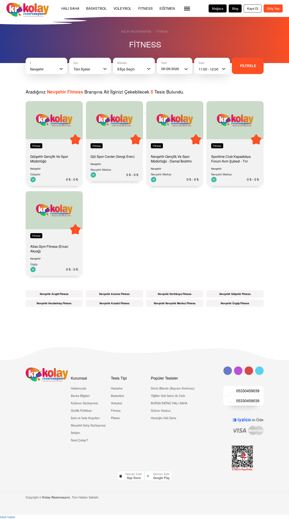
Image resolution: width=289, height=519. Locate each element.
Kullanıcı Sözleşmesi (84, 403)
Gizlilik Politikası (81, 410)
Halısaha (116, 388)
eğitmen (167, 8)
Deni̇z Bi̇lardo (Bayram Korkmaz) (173, 388)
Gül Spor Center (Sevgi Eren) (113, 156)
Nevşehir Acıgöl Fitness (54, 294)
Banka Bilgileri (80, 396)
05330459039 (247, 390)
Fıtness (145, 8)
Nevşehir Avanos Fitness (114, 294)
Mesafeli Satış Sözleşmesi (88, 425)
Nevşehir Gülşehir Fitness (235, 294)
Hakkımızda (78, 388)
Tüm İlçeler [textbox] (82, 69)
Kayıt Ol (252, 8)
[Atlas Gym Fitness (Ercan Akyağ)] (54, 210)
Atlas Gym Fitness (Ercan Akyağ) (49, 248)
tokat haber (7, 517)
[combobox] (46, 69)
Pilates (115, 418)
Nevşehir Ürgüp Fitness (235, 303)
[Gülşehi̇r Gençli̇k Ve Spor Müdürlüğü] (54, 120)
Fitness (162, 31)
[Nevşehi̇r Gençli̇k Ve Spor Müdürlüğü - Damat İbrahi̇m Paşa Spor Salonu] (174, 120)
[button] (130, 476)
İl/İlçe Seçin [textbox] (126, 69)
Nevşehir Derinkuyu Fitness (174, 294)
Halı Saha (70, 8)
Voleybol (122, 8)
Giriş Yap (273, 8)
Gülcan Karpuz (161, 410)
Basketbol (96, 8)
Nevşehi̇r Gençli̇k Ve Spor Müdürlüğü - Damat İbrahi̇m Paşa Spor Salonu (171, 161)
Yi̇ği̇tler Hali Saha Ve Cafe (168, 396)
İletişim (75, 433)
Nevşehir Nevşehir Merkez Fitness (174, 303)
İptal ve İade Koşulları (85, 418)
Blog (235, 8)
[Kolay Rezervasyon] (27, 10)
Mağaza (217, 8)
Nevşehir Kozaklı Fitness (114, 303)
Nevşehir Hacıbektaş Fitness (54, 303)
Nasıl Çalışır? (79, 440)
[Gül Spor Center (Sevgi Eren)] (114, 120)
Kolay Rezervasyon (136, 31)
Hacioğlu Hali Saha (163, 418)
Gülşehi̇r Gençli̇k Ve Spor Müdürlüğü (49, 159)
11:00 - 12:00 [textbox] (208, 69)
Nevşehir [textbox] (37, 69)
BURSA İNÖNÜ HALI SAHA (169, 403)
